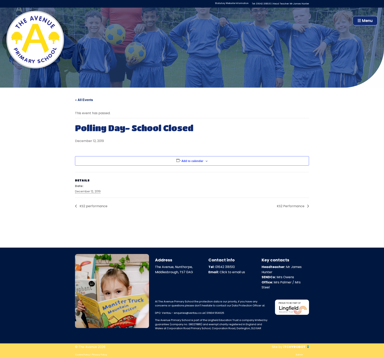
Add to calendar (192, 161)
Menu (367, 20)
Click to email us (232, 272)
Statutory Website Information (232, 3)
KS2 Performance (291, 206)
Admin (299, 354)
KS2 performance (93, 206)
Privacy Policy (99, 354)
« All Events (84, 99)
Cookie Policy (82, 354)
